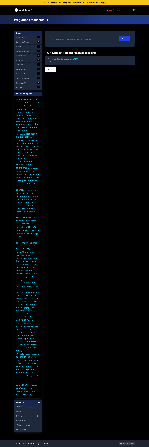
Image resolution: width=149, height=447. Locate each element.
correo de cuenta (21, 184)
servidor (18, 360)
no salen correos (27, 295)
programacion (20, 326)
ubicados (34, 382)
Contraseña (33, 173)
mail (17, 277)
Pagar (19, 307)
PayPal (25, 317)
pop (21, 319)
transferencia (32, 373)
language (31, 271)
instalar (33, 264)
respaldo (27, 354)
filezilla (31, 246)
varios (31, 385)
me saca (21, 277)
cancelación (24, 149)
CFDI (29, 161)
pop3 (26, 319)
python (18, 329)
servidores (25, 360)
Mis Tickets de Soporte (26, 407)
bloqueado (31, 133)
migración (28, 277)
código (27, 164)
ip (23, 267)
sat (17, 356)
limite (33, 274)
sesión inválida (33, 360)
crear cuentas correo (29, 190)
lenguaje (25, 274)
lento (29, 274)
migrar (35, 276)
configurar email (21, 174)
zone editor (27, 395)
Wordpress (19, 391)
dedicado (19, 202)
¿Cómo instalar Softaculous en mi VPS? (63, 60)
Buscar (124, 39)
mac (37, 274)
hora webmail (29, 255)
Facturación (22, 242)
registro (18, 341)
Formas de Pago (21, 249)
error (19, 236)
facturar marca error (22, 246)
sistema (36, 363)
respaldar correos (25, 351)
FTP (28, 249)
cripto (31, 193)
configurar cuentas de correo (25, 171)
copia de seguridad (26, 178)
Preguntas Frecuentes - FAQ (28, 416)
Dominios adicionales (29, 215)
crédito (27, 193)
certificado (21, 161)
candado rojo (20, 158)
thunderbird (22, 372)
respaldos (33, 354)
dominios (19, 215)
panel (32, 308)
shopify (18, 363)
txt (23, 382)
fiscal (35, 246)
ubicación (28, 382)
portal (31, 320)
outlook (29, 304)
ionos (18, 267)
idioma (35, 258)
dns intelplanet (28, 205)
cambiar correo (24, 140)
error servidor (25, 240)
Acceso (27, 105)
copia (18, 178)
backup (30, 131)
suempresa (19, 370)
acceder (25, 102)
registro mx (34, 341)
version (35, 385)
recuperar (31, 329)
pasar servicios (34, 314)
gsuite (37, 249)
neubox (18, 286)
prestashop (19, 323)
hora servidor (20, 255)
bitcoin (23, 134)
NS (22, 301)
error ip (18, 240)
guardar (18, 252)
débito (34, 199)
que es (23, 329)
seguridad (25, 356)
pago (24, 308)
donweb (18, 218)
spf (31, 366)
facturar (33, 242)
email (31, 224)
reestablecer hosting (28, 335)
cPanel (19, 189)
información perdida (22, 265)
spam (27, 366)
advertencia (27, 115)
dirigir (36, 202)
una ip (18, 385)
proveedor (35, 326)
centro (27, 158)
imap (18, 261)
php (17, 320)
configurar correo (33, 168)
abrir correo (23, 99)
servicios (33, 357)
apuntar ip (28, 127)
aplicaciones (20, 124)
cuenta (18, 199)
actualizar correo (24, 108)
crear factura (20, 193)
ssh (34, 366)
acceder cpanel (34, 103)
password (19, 317)
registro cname (26, 341)
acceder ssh (20, 106)
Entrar (24, 226)
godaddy (32, 249)
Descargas (22, 420)
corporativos (34, 181)
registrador (29, 338)
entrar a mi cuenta (29, 230)
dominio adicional (25, 210)
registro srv (27, 345)
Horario (36, 255)
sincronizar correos (27, 363)
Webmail (24, 387)
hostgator (19, 258)
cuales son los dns (32, 196)
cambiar (29, 136)
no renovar (26, 291)
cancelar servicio (32, 156)
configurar (21, 167)
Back (51, 69)
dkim (17, 205)
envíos (33, 234)
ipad (35, 267)
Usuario (24, 384)
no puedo (19, 289)
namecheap (29, 280)
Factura (33, 240)
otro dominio (20, 304)
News (20, 411)
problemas (27, 323)
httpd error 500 (27, 258)
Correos (31, 183)
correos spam (33, 187)
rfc (38, 354)
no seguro (27, 298)
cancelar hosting (21, 156)
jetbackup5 (24, 271)
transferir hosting (26, 376)
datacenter (24, 199)
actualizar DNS (20, 112)
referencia (19, 339)
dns (21, 205)
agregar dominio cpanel (29, 118)
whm (31, 388)
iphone (18, 271)
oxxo (34, 304)
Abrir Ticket (22, 429)
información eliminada (29, 261)
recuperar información (23, 332)
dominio (20, 208)
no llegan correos (26, 286)
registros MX (23, 348)
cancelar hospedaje (28, 152)
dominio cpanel (30, 212)
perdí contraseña (32, 317)
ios (21, 267)
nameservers (31, 282)
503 (17, 99)
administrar (19, 115)
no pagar (35, 286)
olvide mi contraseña (30, 301)
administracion (30, 112)
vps (18, 387)
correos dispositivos (22, 187)
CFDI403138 (20, 165)
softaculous (19, 366)
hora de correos (32, 252)
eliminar (24, 223)
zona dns (26, 391)
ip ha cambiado (29, 267)
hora (24, 251)
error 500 (25, 237)
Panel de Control (24, 310)
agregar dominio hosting (24, 121)
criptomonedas (21, 196)
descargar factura (28, 202)
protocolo (29, 326)
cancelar (31, 149)
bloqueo (20, 136)
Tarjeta (27, 369)
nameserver (20, 283)
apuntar (26, 124)
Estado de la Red (24, 425)
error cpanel (32, 237)
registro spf (19, 345)
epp (37, 233)
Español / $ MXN (128, 443)
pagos (28, 308)
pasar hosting (25, 314)
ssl (37, 366)
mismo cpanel (20, 280)
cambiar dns (26, 146)
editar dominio (26, 218)
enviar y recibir (25, 234)
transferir (18, 376)
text (32, 370)
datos (30, 199)
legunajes (19, 274)
